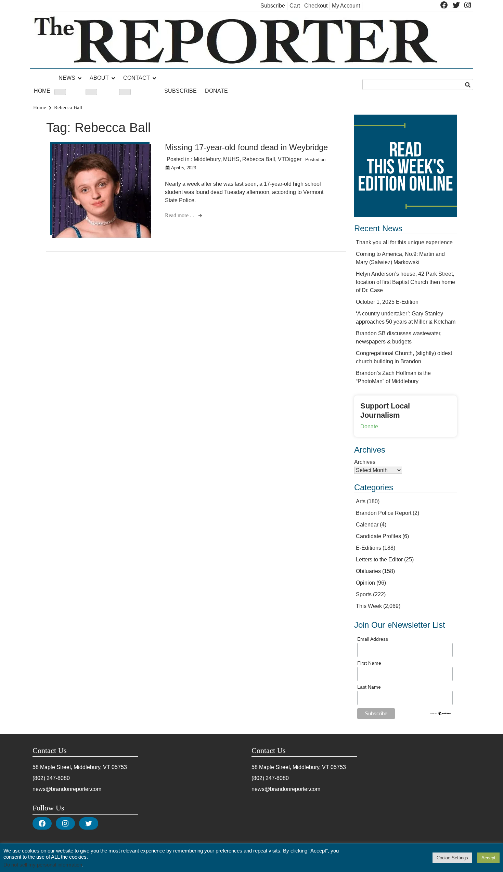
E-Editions (368, 548)
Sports (364, 594)
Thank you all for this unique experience (404, 242)
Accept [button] (488, 857)
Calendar (367, 525)
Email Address (372, 639)
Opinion (365, 583)
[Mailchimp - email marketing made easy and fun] (441, 714)
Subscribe (272, 6)
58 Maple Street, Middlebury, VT (71, 767)
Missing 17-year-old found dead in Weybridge (246, 147)
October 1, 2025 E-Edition (387, 302)
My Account (346, 6)
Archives (364, 462)
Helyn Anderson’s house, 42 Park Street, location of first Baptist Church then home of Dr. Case (405, 282)
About (99, 78)
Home (42, 91)
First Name (369, 663)
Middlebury (207, 159)
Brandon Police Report (383, 513)
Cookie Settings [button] (452, 857)
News (67, 78)
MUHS (231, 159)
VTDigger (289, 159)
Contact (136, 78)
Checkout (315, 6)
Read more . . (180, 215)
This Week (369, 606)
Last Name (369, 687)
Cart (294, 6)
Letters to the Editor (379, 559)
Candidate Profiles (378, 536)
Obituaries (368, 571)
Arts (360, 501)
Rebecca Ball (258, 159)
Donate (216, 91)
